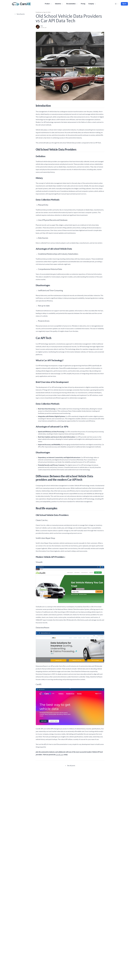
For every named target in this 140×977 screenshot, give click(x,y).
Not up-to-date (44, 306)
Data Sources (43, 238)
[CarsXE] (21, 4)
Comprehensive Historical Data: (50, 269)
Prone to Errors (43, 321)
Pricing (83, 3)
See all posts (21, 14)
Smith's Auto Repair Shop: (45, 538)
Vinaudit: (39, 562)
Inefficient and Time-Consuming (50, 291)
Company (91, 3)
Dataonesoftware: (42, 628)
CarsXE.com (59, 754)
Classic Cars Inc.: (42, 520)
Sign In (124, 3)
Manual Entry (43, 205)
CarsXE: (39, 684)
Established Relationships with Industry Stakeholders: (58, 254)
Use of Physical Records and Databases (52, 220)
